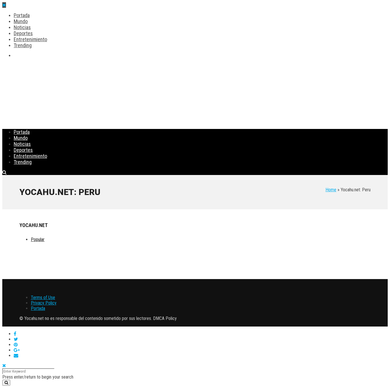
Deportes (23, 33)
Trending (23, 45)
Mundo (21, 21)
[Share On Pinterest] (16, 344)
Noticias (22, 27)
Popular (38, 239)
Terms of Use (43, 297)
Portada (22, 15)
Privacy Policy (44, 303)
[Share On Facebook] (15, 334)
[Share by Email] (16, 355)
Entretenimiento (30, 39)
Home (330, 189)
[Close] (4, 365)
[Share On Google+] (17, 350)
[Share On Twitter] (16, 339)
